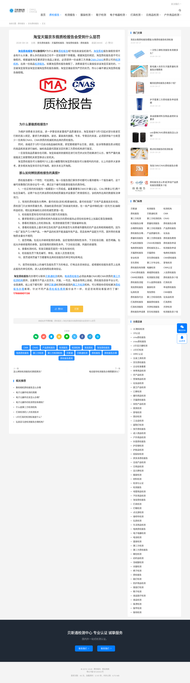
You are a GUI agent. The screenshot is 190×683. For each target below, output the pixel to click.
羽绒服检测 (138, 562)
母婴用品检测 (139, 491)
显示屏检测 (138, 470)
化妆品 (166, 233)
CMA (93, 59)
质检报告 (17, 10)
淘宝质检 (98, 51)
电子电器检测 (117, 14)
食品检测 (137, 599)
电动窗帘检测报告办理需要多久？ (104, 371)
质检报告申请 (169, 243)
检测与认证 (138, 483)
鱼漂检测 (137, 604)
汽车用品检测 (139, 495)
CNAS (100, 59)
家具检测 (137, 408)
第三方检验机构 (154, 297)
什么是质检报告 (154, 282)
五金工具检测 (139, 358)
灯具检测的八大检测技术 (27, 412)
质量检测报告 (153, 223)
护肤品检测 (138, 449)
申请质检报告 (169, 287)
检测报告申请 (169, 248)
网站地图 (105, 669)
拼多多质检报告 (140, 458)
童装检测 (137, 541)
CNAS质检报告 (138, 272)
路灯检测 (137, 579)
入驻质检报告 (169, 272)
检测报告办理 (137, 223)
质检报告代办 (137, 297)
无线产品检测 (139, 462)
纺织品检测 (138, 558)
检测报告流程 (153, 277)
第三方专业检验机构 (154, 262)
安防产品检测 (139, 404)
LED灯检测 (138, 349)
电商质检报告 (72, 276)
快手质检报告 (139, 429)
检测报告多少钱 (170, 311)
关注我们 (175, 4)
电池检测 (137, 537)
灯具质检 (167, 302)
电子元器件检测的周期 (26, 392)
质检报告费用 (57, 288)
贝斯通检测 (51, 276)
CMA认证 (167, 267)
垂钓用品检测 (139, 395)
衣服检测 (137, 566)
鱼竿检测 (137, 608)
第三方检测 (79, 284)
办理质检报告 (137, 228)
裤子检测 (137, 570)
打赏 (77, 309)
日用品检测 (152, 14)
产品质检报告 (48, 347)
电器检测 (151, 267)
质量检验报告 (137, 238)
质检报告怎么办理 (154, 248)
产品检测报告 (137, 243)
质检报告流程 (137, 282)
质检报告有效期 (138, 267)
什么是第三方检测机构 (26, 407)
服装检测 (85, 14)
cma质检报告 (139, 337)
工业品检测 (138, 420)
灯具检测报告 (137, 306)
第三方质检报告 (154, 238)
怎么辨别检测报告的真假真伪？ (27, 371)
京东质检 (135, 262)
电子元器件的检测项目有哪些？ (30, 402)
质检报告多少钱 (170, 277)
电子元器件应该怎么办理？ (28, 397)
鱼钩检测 (137, 612)
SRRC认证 (138, 354)
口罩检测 (137, 391)
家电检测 (167, 262)
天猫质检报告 (58, 43)
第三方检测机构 (55, 353)
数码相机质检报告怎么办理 (28, 387)
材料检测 (137, 479)
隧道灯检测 (138, 587)
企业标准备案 (139, 366)
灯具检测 (135, 14)
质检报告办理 (110, 353)
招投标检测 (138, 454)
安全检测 (135, 257)
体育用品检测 (139, 370)
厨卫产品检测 (139, 387)
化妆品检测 (168, 297)
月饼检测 (167, 306)
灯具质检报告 (137, 302)
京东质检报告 (33, 23)
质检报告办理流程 (138, 233)
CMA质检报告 (169, 257)
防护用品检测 (139, 583)
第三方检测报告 (154, 228)
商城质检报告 (153, 272)
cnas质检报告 (139, 341)
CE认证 (136, 333)
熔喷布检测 (138, 516)
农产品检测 (138, 374)
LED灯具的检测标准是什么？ (29, 417)
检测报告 (70, 14)
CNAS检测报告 (154, 243)
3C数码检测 (138, 329)
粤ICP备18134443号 (95, 672)
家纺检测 (137, 416)
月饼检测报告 (153, 306)
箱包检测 (137, 554)
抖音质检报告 (139, 441)
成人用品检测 (139, 433)
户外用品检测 (171, 14)
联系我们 (84, 648)
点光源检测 (138, 512)
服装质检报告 (153, 302)
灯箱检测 (137, 508)
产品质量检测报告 (154, 233)
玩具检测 (135, 292)
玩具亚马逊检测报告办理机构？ (30, 422)
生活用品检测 (139, 524)
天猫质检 (151, 252)
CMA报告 (167, 292)
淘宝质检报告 (72, 43)
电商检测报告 (169, 252)
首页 (43, 14)
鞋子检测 (101, 14)
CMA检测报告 (137, 277)
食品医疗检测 (139, 595)
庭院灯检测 (138, 424)
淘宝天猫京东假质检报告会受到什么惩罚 (66, 37)
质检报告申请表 (138, 311)
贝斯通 (52, 284)
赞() (109, 43)
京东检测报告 (153, 311)
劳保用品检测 (139, 379)
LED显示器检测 (140, 345)
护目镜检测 (138, 445)
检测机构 (76, 347)
